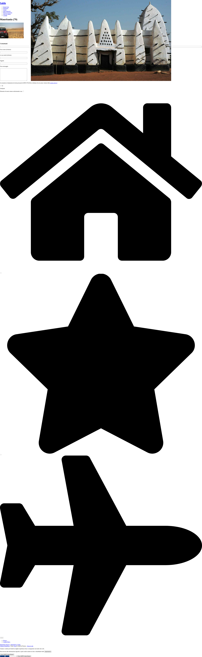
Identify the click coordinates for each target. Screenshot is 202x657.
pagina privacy (53, 83)
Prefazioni (5, 8)
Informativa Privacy (5, 644)
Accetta (2, 656)
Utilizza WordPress (5, 646)
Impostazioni (13, 656)
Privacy (5, 640)
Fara (15, 646)
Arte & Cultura (7, 14)
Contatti (5, 15)
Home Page (6, 7)
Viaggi (4, 10)
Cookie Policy (6, 642)
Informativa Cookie (15, 644)
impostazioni (48, 651)
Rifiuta (7, 656)
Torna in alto (30, 646)
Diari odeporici (7, 11)
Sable (3, 3)
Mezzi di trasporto (7, 12)
